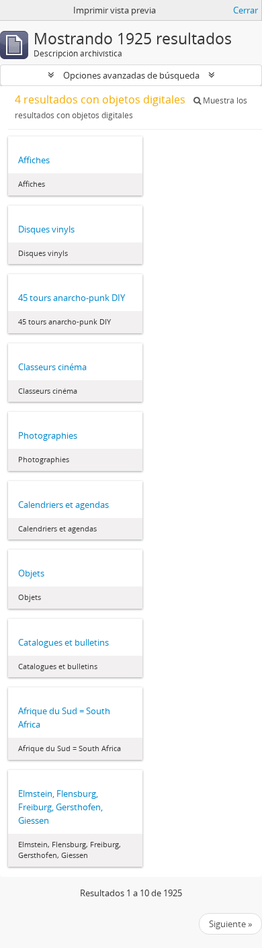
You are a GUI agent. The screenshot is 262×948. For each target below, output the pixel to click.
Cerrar (245, 10)
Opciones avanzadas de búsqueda (131, 75)
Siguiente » (230, 924)
